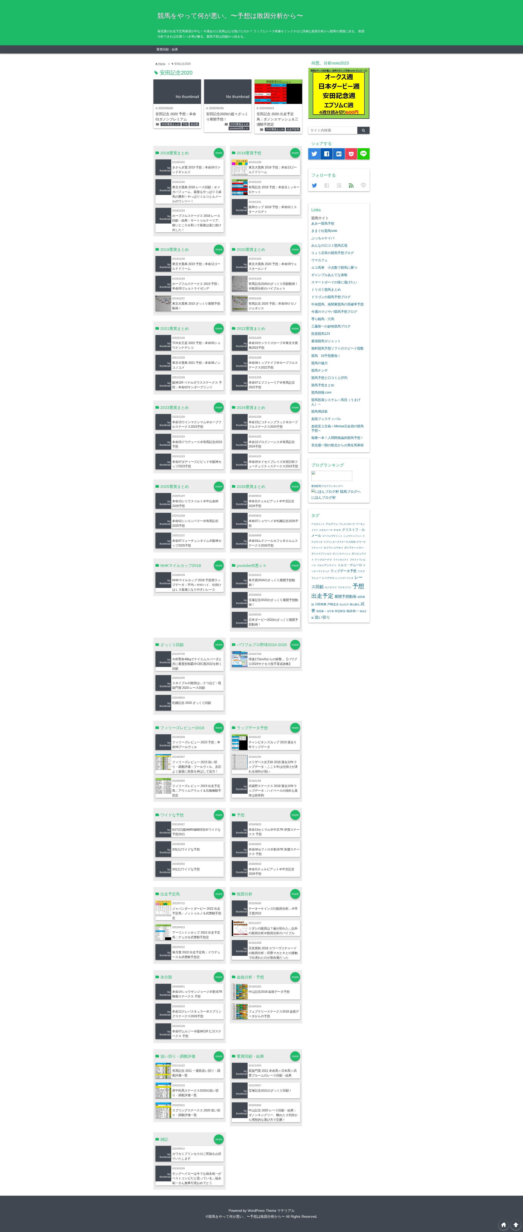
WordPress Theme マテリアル (271, 1211)
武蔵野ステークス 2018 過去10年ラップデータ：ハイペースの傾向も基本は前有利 (273, 790)
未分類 (194, 124)
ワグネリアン (344, 587)
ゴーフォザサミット (332, 536)
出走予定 (322, 596)
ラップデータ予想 (343, 571)
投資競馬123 (320, 333)
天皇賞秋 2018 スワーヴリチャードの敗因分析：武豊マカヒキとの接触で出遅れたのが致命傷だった (273, 952)
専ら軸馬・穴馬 (322, 319)
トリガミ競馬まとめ (326, 289)
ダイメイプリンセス (321, 553)
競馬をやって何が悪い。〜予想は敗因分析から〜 (230, 15)
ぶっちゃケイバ (322, 238)
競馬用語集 (319, 411)
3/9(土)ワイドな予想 (186, 849)
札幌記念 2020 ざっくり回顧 (191, 702)
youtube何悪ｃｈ (239, 128)
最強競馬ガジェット (326, 341)
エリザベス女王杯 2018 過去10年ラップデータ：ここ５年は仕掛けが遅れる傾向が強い (273, 766)
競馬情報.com (321, 392)
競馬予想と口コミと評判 (329, 378)
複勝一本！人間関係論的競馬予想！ (337, 438)
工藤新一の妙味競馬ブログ (331, 326)
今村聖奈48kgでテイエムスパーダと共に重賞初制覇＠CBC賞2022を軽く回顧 (197, 663)
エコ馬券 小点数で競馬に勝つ (334, 267)
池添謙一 (321, 611)
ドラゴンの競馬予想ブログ (331, 297)
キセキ (337, 530)
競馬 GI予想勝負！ (326, 355)
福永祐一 (352, 611)
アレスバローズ (347, 524)
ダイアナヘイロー (354, 547)
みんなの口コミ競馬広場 (329, 245)
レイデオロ (328, 578)
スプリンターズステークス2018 (339, 542)
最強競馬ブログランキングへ (327, 486)
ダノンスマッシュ (342, 553)
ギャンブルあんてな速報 (329, 275)
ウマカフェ (319, 260)
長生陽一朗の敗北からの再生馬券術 (337, 445)
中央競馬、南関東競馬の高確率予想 (337, 304)
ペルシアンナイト (326, 565)
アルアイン (332, 524)
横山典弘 (355, 604)
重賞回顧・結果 (167, 49)
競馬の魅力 (319, 363)
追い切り (322, 617)
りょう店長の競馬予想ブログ (332, 253)
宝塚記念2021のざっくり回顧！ (270, 1090)
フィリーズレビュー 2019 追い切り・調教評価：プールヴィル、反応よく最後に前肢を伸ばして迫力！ (196, 766)
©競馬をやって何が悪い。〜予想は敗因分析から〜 (245, 1217)
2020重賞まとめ (171, 124)
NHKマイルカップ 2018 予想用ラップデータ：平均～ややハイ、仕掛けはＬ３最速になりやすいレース (196, 584)
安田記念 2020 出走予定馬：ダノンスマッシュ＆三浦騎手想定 (277, 119)
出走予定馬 (293, 129)
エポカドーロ (326, 530)
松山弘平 (344, 604)
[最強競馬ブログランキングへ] (331, 480)
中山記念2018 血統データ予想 (269, 991)
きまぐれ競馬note (324, 231)
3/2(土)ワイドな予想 (186, 869)
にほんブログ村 (323, 498)
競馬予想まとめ (322, 385)
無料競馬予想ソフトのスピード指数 (337, 348)
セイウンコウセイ (333, 547)
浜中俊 (330, 611)
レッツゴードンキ (344, 578)
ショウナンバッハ (352, 536)
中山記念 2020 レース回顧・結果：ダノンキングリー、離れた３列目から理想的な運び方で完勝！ (273, 1114)
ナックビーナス (323, 559)
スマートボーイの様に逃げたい (334, 282)
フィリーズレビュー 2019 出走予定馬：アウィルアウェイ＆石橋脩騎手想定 (196, 790)
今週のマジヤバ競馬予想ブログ (334, 311)
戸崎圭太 (333, 604)
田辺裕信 (340, 611)
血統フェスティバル (326, 419)
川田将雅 (320, 604)
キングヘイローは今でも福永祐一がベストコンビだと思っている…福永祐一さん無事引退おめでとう (196, 1178)
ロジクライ (331, 587)
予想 (185, 124)
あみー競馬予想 (322, 223)
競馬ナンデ (319, 370)
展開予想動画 (345, 596)
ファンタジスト (341, 559)
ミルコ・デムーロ (349, 565)
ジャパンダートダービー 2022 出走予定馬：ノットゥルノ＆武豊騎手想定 (196, 913)
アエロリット (318, 524)
